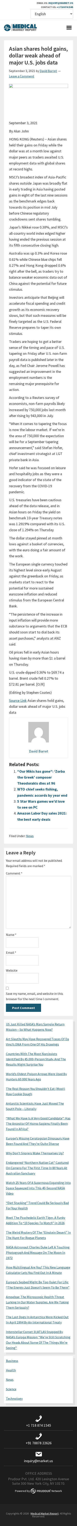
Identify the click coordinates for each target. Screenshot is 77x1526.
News (30, 836)
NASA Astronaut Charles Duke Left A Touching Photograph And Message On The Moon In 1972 (38, 1252)
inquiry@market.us (60, 3)
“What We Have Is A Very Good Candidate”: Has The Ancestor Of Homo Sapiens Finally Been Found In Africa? (38, 1123)
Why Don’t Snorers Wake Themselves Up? (35, 1153)
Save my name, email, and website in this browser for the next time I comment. (34, 996)
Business (12, 1361)
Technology (14, 1398)
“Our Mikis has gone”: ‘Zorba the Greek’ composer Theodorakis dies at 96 (41, 777)
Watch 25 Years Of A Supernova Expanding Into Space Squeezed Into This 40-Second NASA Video (38, 1188)
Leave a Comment (21, 76)
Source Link (18, 700)
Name (11, 935)
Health (11, 1370)
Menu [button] (69, 28)
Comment (14, 873)
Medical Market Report (20, 28)
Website (11, 970)
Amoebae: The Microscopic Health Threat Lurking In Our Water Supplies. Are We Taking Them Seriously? (37, 1302)
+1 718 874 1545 (65, 7)
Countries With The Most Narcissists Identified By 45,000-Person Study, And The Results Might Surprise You (36, 1059)
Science (11, 1389)
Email (11, 952)
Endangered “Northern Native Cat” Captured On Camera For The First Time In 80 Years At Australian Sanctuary (37, 1168)
